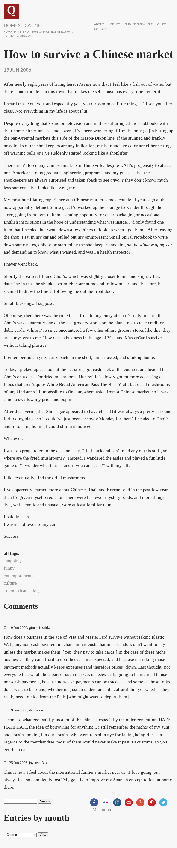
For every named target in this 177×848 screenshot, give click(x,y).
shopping (12, 560)
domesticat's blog (22, 590)
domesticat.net (23, 25)
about (99, 24)
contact (100, 29)
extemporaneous (19, 575)
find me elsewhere (138, 24)
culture (10, 582)
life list (114, 24)
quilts (162, 24)
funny (9, 567)
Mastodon (101, 809)
